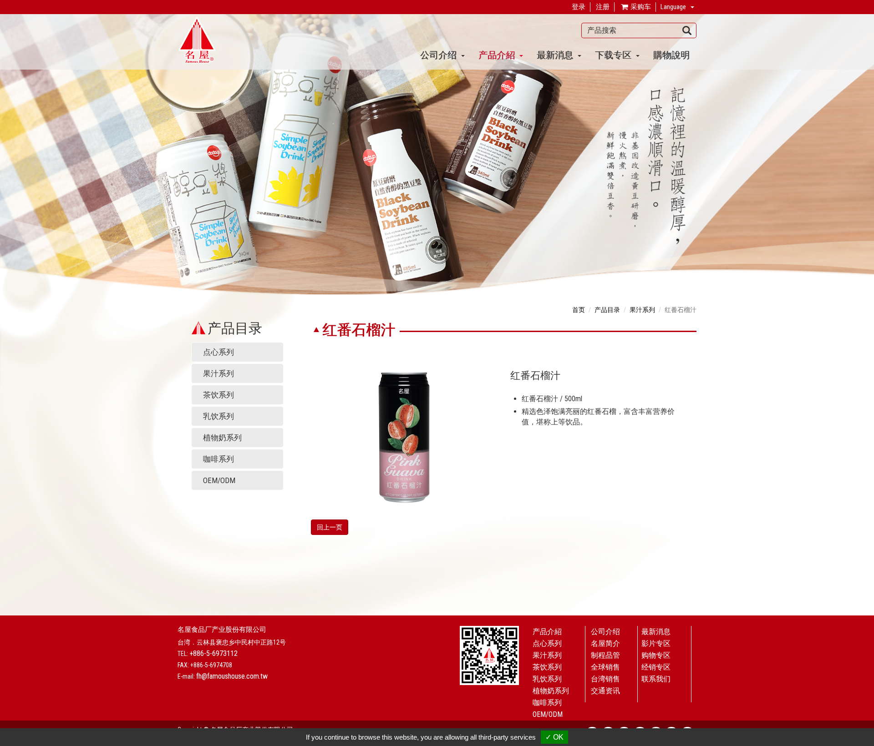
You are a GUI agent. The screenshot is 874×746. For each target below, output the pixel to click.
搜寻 (687, 30)
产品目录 (607, 309)
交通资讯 (605, 690)
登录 (578, 7)
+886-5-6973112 (213, 653)
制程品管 (605, 655)
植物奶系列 (222, 437)
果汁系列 (218, 373)
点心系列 (218, 352)
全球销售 (605, 667)
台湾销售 (605, 679)
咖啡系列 (218, 459)
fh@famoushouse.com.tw (232, 676)
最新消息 (656, 631)
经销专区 (656, 667)
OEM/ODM (219, 480)
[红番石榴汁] (403, 435)
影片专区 (656, 643)
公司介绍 (605, 631)
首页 (578, 309)
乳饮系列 (218, 416)
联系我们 (656, 679)
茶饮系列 (218, 394)
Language (673, 7)
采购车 (640, 7)
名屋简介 (605, 643)
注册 (603, 7)
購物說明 (671, 55)
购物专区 (656, 655)
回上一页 (329, 527)
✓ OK (554, 737)
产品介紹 (547, 631)
